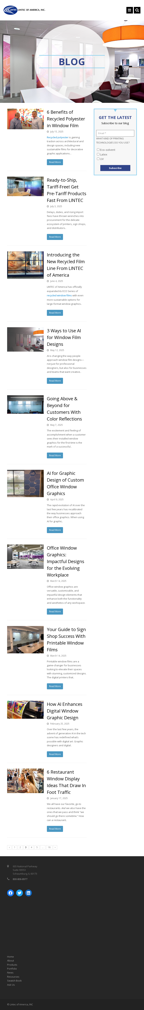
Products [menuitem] (12, 964)
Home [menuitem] (10, 956)
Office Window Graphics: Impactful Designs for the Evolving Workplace (65, 561)
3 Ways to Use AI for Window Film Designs (64, 337)
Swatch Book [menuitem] (14, 980)
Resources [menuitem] (13, 976)
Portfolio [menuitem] (12, 968)
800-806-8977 (20, 879)
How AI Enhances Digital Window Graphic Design (64, 711)
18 (49, 847)
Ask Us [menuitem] (11, 984)
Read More (55, 162)
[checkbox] (115, 154)
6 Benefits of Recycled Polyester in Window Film (66, 118)
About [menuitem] (10, 960)
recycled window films (59, 295)
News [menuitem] (10, 972)
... (43, 847)
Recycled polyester (57, 137)
